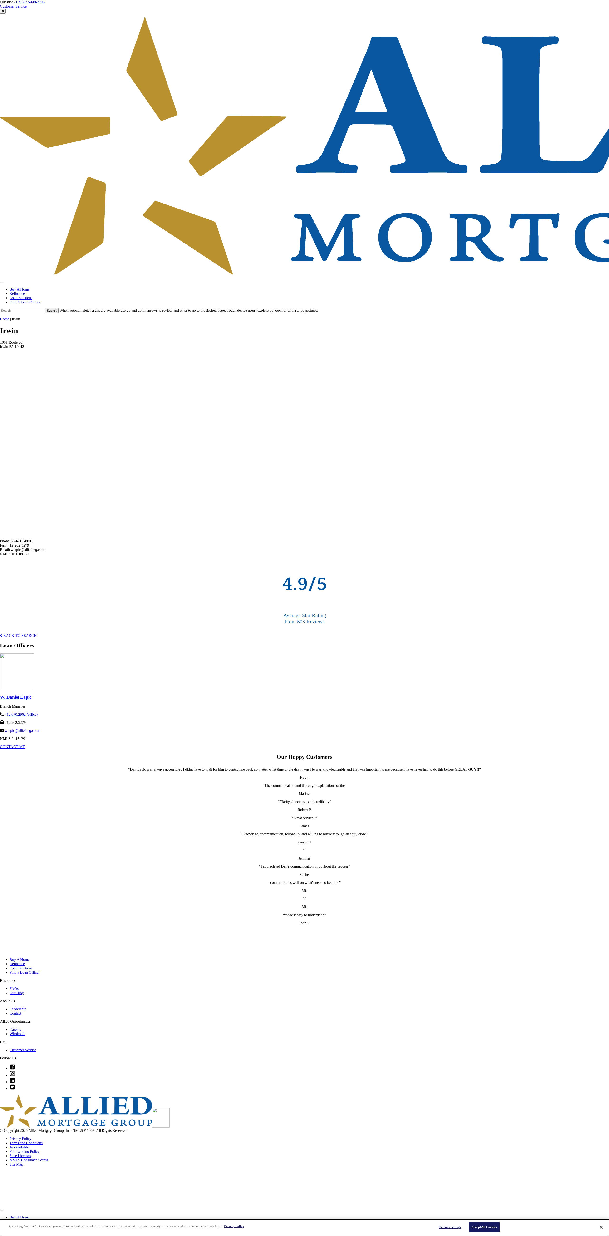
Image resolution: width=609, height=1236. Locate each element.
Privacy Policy (20, 1139)
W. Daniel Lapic (15, 697)
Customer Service (13, 6)
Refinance (17, 294)
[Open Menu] (2, 282)
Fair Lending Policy (24, 1151)
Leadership (18, 1009)
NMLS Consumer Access (29, 1160)
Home (4, 319)
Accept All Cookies (484, 1227)
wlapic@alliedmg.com (22, 731)
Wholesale (17, 1034)
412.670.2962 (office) (21, 714)
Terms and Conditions (26, 1143)
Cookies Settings (450, 1227)
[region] (304, 1227)
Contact (15, 1013)
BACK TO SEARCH (19, 635)
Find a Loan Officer (24, 972)
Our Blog (17, 993)
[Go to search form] (3, 11)
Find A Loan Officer (25, 302)
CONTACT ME (12, 747)
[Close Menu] (2, 1210)
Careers (15, 1029)
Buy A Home (19, 289)
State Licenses (20, 1156)
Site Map (16, 1164)
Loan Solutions (21, 298)
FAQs (14, 989)
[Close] (601, 1227)
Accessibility (19, 1147)
